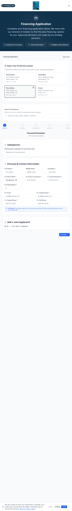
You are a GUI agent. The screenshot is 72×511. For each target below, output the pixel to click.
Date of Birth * (11, 177)
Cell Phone (42, 200)
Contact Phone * (12, 200)
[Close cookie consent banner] (69, 506)
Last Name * (51, 169)
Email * (9, 193)
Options (51, 506)
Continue (63, 234)
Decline (57, 506)
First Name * (8, 169)
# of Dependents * (10, 185)
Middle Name (30, 169)
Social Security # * (56, 177)
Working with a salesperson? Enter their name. (19, 149)
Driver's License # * (34, 177)
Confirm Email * (44, 193)
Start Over (66, 57)
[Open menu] (69, 5)
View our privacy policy (27, 509)
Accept (64, 506)
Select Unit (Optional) (11, 109)
